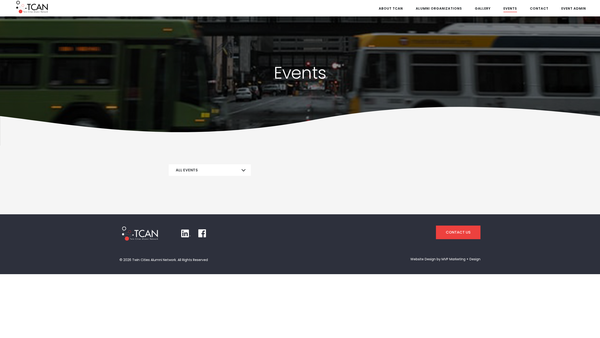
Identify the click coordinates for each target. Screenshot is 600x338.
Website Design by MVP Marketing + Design (445, 259)
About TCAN (391, 8)
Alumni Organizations (439, 8)
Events (510, 8)
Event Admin (573, 8)
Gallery (483, 8)
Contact (539, 8)
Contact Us (458, 232)
